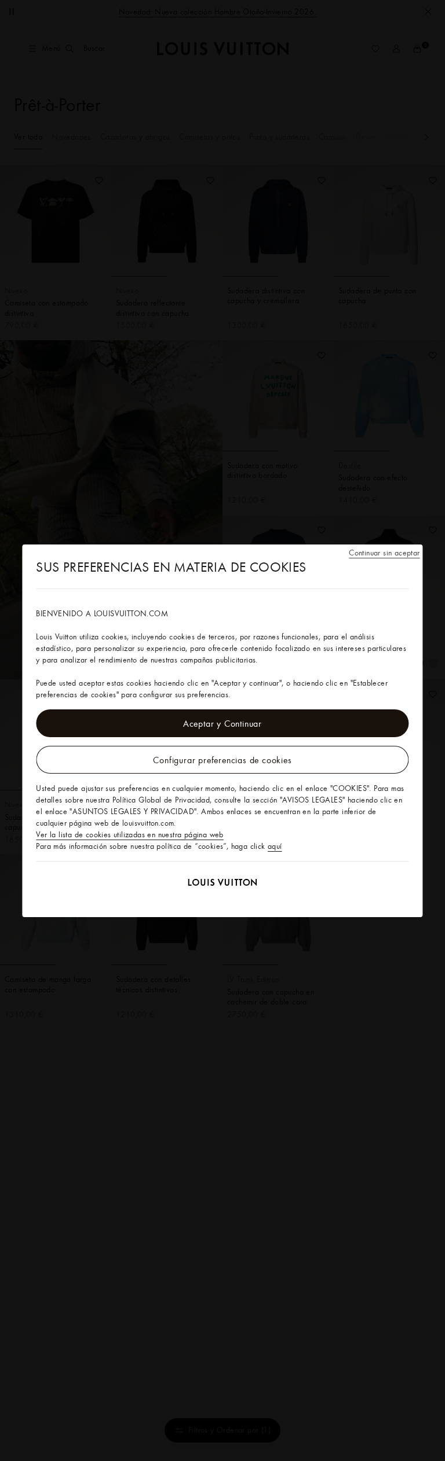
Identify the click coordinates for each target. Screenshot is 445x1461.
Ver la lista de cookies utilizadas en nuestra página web (129, 834)
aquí (275, 846)
